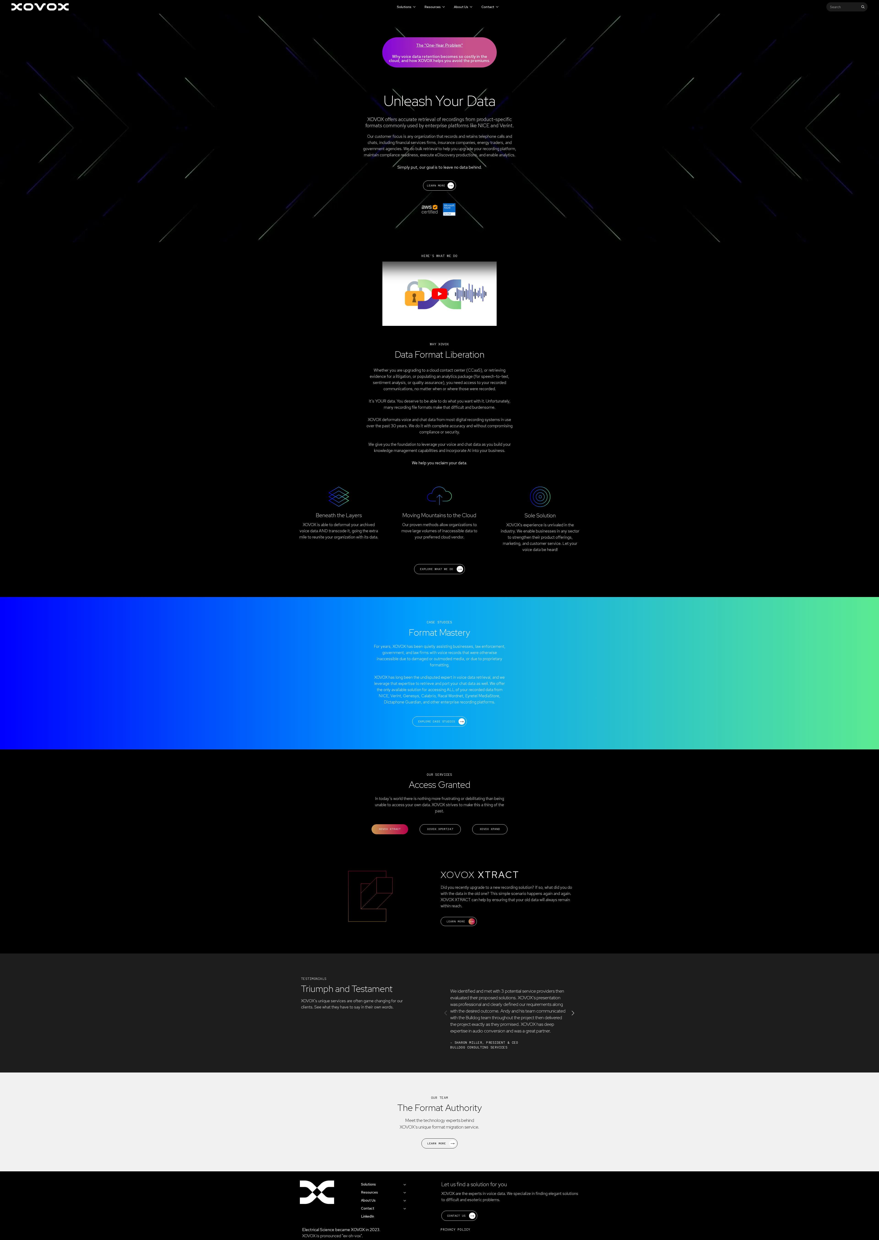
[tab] (390, 829)
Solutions (404, 7)
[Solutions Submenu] (414, 7)
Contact (487, 7)
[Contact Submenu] (496, 7)
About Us (461, 7)
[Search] (863, 6)
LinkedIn (367, 1216)
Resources (433, 7)
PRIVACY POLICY (455, 1229)
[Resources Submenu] (443, 7)
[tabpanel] (439, 898)
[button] (573, 1013)
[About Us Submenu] (470, 7)
